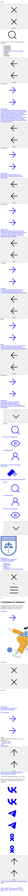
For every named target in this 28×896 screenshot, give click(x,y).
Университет (7, 46)
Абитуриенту (7, 49)
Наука (5, 54)
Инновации (6, 55)
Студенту (6, 52)
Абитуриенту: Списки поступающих (13, 51)
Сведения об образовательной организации (12, 881)
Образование (7, 47)
